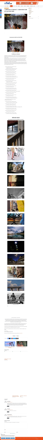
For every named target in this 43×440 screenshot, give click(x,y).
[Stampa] (17, 338)
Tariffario (22, 0)
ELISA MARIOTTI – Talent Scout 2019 (23, 396)
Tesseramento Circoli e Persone (18, 0)
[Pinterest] (12, 338)
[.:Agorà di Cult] (8, 3)
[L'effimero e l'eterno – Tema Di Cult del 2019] (7, 354)
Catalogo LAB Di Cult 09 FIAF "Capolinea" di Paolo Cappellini (15, 396)
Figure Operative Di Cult (31, 11)
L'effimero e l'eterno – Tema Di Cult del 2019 (7, 359)
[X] (9, 338)
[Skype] (13, 338)
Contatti (29, 14)
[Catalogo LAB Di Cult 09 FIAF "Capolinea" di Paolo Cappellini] (15, 373)
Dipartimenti (9, 0)
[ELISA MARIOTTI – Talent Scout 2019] (23, 373)
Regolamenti (12, 0)
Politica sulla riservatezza (12, 433)
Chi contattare (27, 0)
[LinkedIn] (10, 338)
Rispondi (8, 406)
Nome (5, 429)
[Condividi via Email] (16, 338)
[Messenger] (15, 338)
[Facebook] (8, 338)
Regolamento (30, 10)
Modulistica (24, 0)
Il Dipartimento (30, 12)
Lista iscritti (30, 13)
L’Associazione (6, 0)
